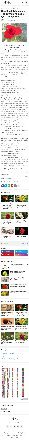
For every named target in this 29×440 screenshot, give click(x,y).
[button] (2, 2)
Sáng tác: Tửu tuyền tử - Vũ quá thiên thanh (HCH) (7, 342)
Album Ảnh (5, 353)
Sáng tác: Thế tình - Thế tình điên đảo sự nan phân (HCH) (7, 328)
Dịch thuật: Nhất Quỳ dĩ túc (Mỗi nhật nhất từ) (7, 222)
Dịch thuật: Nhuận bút (21, 237)
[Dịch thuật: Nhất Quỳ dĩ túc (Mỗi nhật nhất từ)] (7, 215)
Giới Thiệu (15, 435)
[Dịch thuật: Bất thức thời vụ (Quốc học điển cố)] (21, 198)
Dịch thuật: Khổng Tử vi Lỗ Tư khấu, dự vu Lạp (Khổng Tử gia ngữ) (7, 206)
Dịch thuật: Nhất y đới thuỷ (21, 221)
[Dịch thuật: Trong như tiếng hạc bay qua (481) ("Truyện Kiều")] (5, 286)
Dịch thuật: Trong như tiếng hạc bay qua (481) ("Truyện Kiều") (18, 285)
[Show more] (18, 185)
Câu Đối (12, 353)
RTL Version (14, 437)
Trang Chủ (8, 435)
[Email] (15, 185)
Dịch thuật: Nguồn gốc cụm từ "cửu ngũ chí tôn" (18, 292)
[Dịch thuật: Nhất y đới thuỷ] (21, 215)
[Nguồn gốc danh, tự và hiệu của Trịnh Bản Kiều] (5, 279)
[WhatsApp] (9, 185)
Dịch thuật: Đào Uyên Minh (7, 237)
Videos (17, 358)
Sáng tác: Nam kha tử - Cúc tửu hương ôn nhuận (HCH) (7, 314)
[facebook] (7, 426)
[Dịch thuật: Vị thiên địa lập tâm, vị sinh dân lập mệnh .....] (5, 266)
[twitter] (11, 426)
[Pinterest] (12, 185)
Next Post (24, 243)
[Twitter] (5, 185)
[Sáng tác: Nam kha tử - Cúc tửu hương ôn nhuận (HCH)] (7, 307)
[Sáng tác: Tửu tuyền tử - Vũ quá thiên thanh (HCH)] (7, 336)
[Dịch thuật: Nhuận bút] (21, 231)
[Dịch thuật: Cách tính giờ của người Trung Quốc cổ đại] (5, 273)
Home (2, 8)
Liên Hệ (21, 435)
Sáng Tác (19, 356)
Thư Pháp (4, 358)
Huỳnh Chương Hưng (19, 433)
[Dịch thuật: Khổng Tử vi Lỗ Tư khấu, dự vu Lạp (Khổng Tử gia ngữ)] (7, 198)
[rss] (21, 426)
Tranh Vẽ (11, 358)
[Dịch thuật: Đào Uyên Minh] (7, 231)
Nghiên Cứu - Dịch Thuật (12, 8)
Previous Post (5, 243)
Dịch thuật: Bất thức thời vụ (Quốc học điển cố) (21, 205)
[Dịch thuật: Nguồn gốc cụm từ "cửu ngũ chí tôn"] (5, 293)
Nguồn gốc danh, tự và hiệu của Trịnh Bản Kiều (18, 278)
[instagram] (18, 426)
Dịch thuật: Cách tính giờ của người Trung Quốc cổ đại (17, 272)
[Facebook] (2, 185)
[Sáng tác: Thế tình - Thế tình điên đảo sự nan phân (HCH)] (7, 321)
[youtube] (14, 426)
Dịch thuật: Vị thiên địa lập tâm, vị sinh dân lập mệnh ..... (19, 265)
